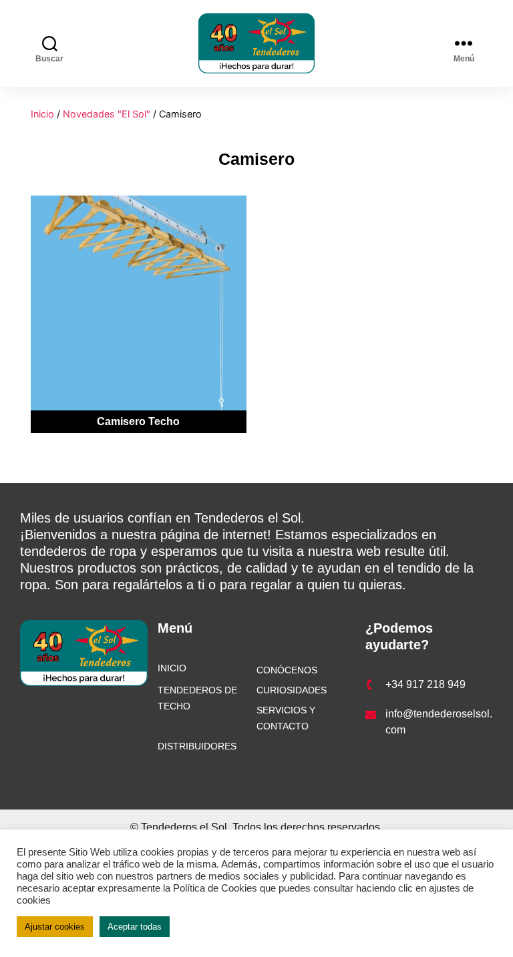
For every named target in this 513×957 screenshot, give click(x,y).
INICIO (172, 668)
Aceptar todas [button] (135, 927)
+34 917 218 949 (425, 684)
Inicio (42, 113)
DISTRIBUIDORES (197, 746)
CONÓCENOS (286, 670)
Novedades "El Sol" (106, 113)
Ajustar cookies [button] (55, 927)
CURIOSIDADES (291, 690)
